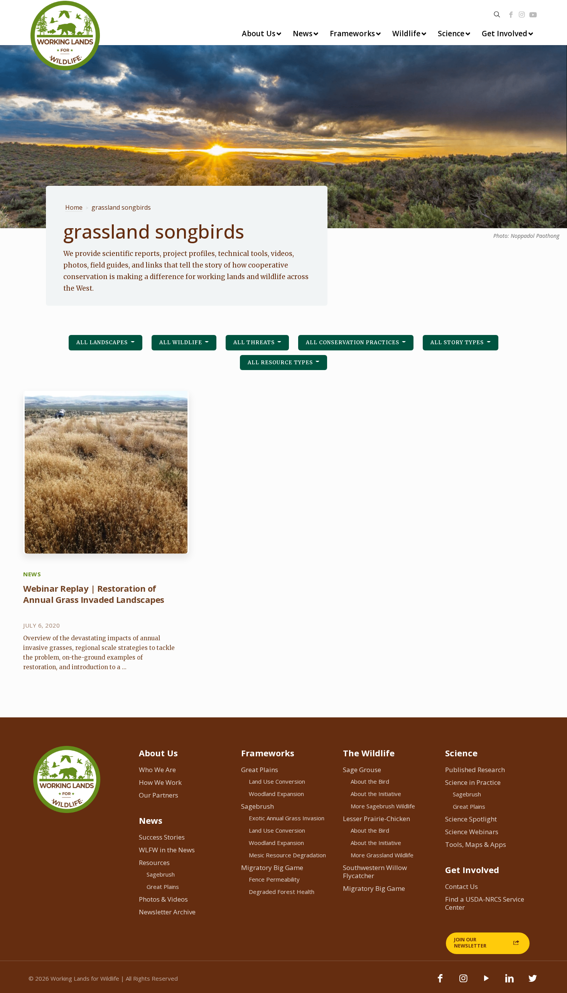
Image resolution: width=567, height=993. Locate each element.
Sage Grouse (362, 769)
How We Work (160, 782)
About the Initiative (376, 794)
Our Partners (158, 795)
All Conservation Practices (353, 342)
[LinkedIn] (509, 982)
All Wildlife (181, 342)
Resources (154, 862)
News (150, 820)
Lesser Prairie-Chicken (376, 818)
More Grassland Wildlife (382, 855)
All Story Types (457, 342)
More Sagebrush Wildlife (383, 806)
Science (461, 753)
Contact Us (461, 886)
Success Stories (162, 837)
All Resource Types (281, 362)
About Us (158, 753)
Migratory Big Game (272, 867)
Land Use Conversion (277, 781)
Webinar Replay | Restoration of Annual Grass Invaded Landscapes (93, 593)
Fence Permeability (274, 879)
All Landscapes (102, 342)
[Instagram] (521, 14)
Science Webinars (471, 831)
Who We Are (157, 769)
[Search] (497, 14)
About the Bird (370, 781)
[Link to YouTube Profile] (533, 14)
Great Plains (163, 886)
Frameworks (267, 753)
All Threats (254, 342)
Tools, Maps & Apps (475, 844)
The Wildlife (369, 753)
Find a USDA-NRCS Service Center (484, 903)
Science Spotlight (471, 819)
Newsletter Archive (167, 911)
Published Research (475, 769)
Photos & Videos (163, 899)
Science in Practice (473, 782)
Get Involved (472, 869)
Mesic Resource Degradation (287, 855)
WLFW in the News (167, 849)
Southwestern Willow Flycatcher (375, 871)
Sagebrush (161, 874)
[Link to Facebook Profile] (511, 14)
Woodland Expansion (276, 794)
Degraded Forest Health (281, 891)
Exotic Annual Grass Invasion (286, 818)
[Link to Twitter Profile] (532, 982)
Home (74, 208)
